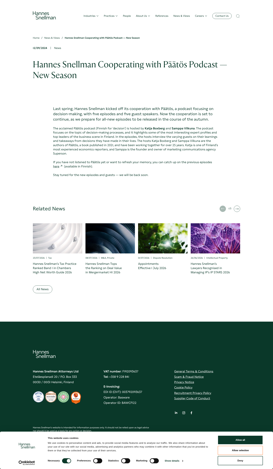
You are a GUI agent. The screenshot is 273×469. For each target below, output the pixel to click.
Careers (199, 15)
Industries (89, 15)
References (161, 15)
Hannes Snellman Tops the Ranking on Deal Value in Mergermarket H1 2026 (103, 268)
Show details (172, 461)
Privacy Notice (184, 382)
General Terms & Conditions (193, 371)
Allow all (240, 440)
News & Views (181, 15)
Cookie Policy (183, 387)
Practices (109, 15)
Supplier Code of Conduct (192, 398)
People (127, 15)
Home (36, 37)
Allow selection (240, 450)
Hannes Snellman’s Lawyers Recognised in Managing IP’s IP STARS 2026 (210, 268)
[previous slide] (223, 209)
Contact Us (222, 15)
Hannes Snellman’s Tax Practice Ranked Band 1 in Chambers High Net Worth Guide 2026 (54, 268)
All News (42, 289)
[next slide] (237, 209)
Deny (240, 460)
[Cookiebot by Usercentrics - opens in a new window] (27, 462)
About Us (141, 15)
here (56, 166)
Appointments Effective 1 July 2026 (152, 266)
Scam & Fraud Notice (189, 377)
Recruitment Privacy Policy (192, 393)
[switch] (97, 459)
